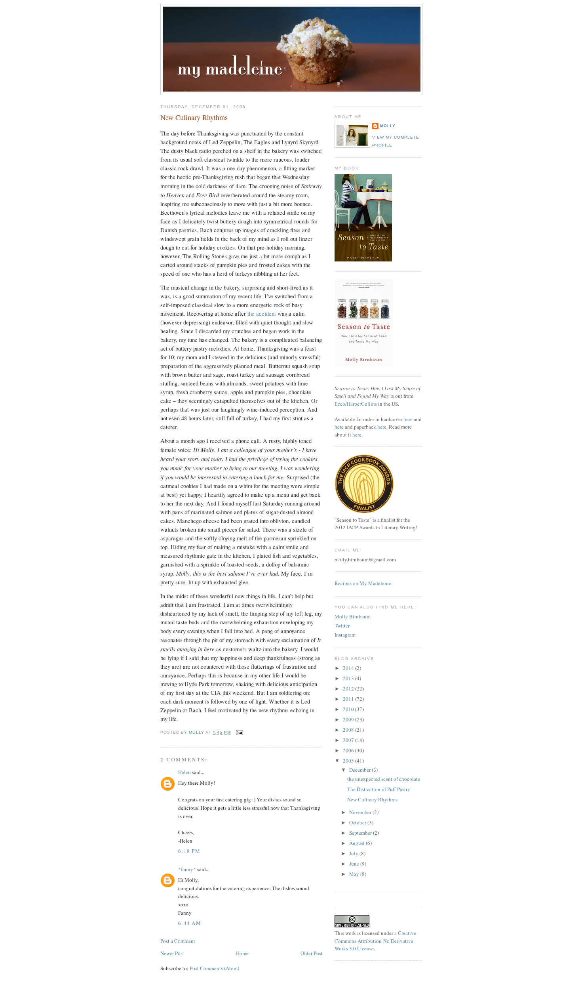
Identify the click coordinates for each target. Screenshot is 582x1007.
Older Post (312, 953)
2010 (349, 709)
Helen (184, 772)
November (361, 812)
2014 (349, 667)
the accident (261, 313)
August (357, 843)
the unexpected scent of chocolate (383, 778)
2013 (349, 678)
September (361, 832)
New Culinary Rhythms (372, 799)
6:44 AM (189, 923)
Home (242, 953)
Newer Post (172, 953)
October (358, 822)
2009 (349, 719)
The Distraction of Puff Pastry (378, 789)
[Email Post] (239, 732)
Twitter (342, 625)
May (354, 873)
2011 (349, 698)
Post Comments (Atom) (214, 968)
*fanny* (187, 869)
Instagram (345, 634)
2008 (349, 729)
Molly (388, 126)
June (354, 863)
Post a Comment (177, 940)
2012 (349, 688)
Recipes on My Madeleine (363, 583)
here (408, 419)
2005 (349, 760)
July (354, 853)
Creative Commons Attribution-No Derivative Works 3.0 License (375, 940)
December (360, 769)
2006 (349, 750)
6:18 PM (189, 850)
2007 (349, 740)
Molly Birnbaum (353, 616)
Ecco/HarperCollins (356, 403)
